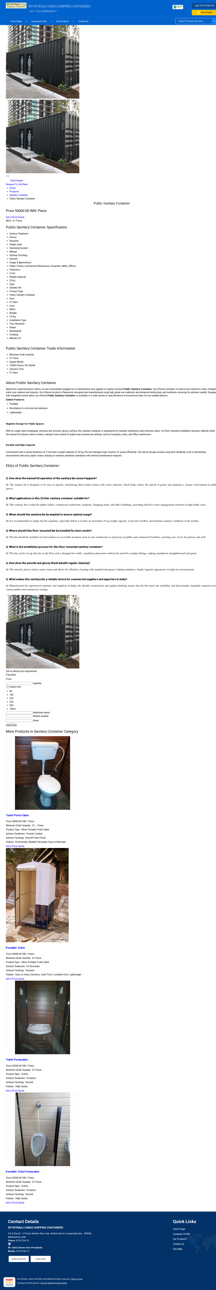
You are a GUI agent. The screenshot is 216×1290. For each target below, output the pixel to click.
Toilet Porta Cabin (17, 815)
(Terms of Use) (77, 1279)
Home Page (16, 21)
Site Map (177, 1249)
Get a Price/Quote (15, 217)
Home (12, 188)
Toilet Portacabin (17, 1059)
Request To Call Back (17, 184)
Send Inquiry (16, 180)
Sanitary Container (18, 195)
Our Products (62, 21)
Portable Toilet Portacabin (22, 1171)
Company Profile (39, 21)
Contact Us (83, 21)
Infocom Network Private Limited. (53, 1283)
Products (14, 191)
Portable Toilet (15, 947)
